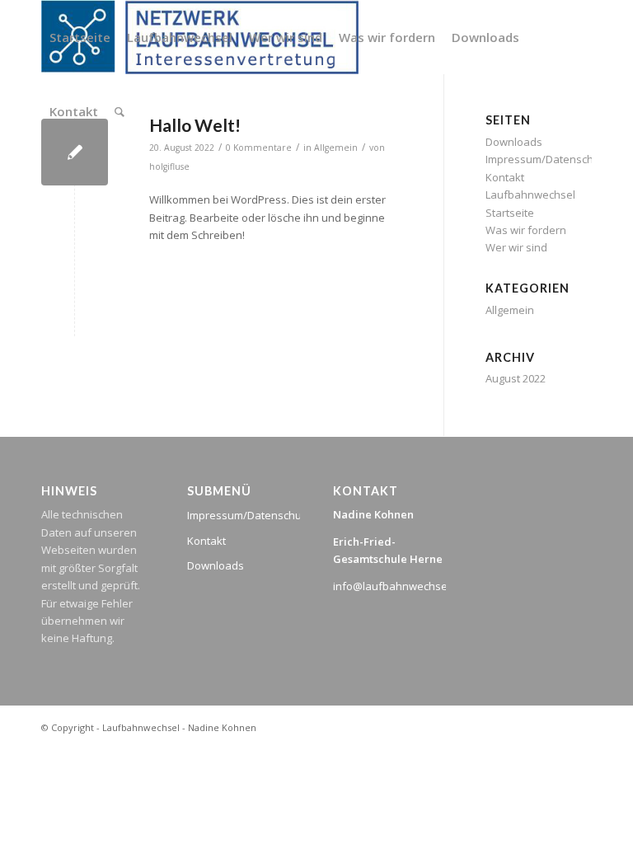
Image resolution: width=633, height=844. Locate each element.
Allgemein (509, 309)
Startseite (509, 212)
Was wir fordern (525, 230)
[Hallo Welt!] (74, 152)
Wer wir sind (516, 247)
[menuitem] (80, 37)
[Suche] (119, 111)
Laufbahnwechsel (530, 194)
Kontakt (504, 177)
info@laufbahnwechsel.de (399, 586)
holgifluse (169, 166)
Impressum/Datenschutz (547, 159)
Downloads (215, 565)
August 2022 (515, 378)
